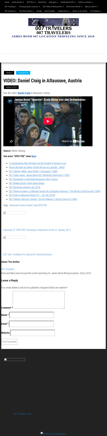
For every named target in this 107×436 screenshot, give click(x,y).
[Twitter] (70, 45)
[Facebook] (28, 45)
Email (4, 323)
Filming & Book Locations (29, 7)
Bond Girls (42, 2)
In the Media (94, 11)
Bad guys (52, 2)
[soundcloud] (62, 45)
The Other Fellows (25, 11)
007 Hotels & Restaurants (52, 7)
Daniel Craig (24, 92)
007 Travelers (54, 32)
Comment (7, 307)
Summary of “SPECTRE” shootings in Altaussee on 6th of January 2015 (37, 229)
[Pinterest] (53, 45)
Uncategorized (23, 73)
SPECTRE (42, 205)
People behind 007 (67, 2)
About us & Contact (80, 11)
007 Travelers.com (22, 413)
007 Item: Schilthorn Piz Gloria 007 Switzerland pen (27, 254)
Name (5, 314)
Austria (22, 205)
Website (5, 332)
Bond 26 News (50, 11)
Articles (39, 11)
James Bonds (17, 2)
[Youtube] (78, 45)
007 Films (30, 2)
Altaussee (14, 205)
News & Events (90, 7)
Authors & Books (84, 2)
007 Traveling (10, 7)
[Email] (45, 45)
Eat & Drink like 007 (73, 7)
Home (7, 2)
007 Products (10, 11)
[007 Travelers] (4, 58)
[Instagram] (37, 45)
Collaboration (63, 11)
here (34, 156)
